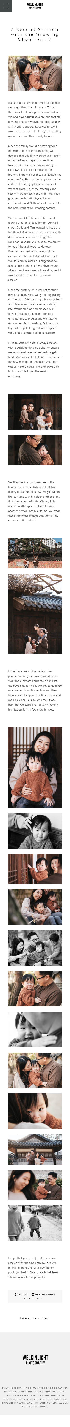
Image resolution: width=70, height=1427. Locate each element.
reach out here (48, 1272)
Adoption (40, 1294)
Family (51, 1294)
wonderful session (32, 117)
